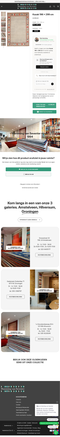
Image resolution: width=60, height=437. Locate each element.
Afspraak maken (44, 66)
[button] (28, 169)
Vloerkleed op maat (21, 412)
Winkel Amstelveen (34, 430)
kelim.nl (20, 423)
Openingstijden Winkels (22, 410)
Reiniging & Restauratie (22, 407)
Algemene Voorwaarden (24, 428)
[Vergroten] (26, 15)
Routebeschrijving (44, 255)
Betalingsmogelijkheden (24, 425)
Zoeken (29, 423)
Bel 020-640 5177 (50, 89)
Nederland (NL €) (7, 430)
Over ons (18, 402)
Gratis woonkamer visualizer (24, 415)
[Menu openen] (3, 6)
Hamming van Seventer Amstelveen (15, 247)
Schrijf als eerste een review (30, 187)
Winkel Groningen (22, 430)
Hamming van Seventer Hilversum (15, 332)
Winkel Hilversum (22, 433)
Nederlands (7, 425)
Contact (18, 404)
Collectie (18, 399)
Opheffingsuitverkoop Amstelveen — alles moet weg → (30, 1)
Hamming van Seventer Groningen (44, 290)
